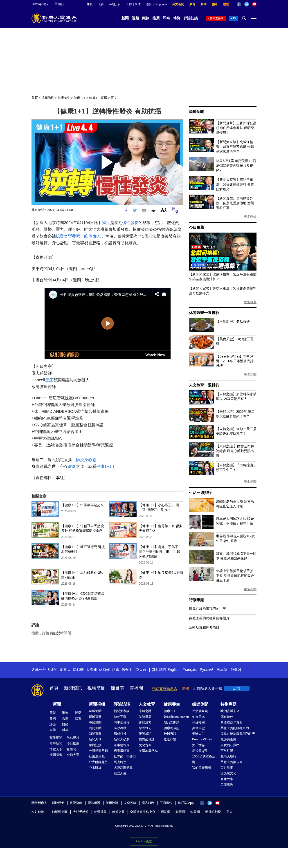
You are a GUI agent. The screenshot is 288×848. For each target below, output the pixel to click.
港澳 (65, 713)
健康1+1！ (105, 466)
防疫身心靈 (86, 459)
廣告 (192, 4)
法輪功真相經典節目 (204, 627)
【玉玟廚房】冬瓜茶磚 (233, 321)
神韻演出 (56, 755)
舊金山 (127, 670)
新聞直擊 (95, 733)
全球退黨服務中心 (142, 812)
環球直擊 (95, 717)
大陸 (53, 730)
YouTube (254, 4)
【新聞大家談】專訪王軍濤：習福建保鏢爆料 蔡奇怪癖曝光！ (235, 184)
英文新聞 (178, 4)
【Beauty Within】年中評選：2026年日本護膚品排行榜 (235, 361)
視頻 (135, 18)
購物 (226, 4)
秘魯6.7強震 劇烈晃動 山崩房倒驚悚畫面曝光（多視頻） (236, 165)
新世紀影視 (213, 812)
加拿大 (65, 670)
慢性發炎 (130, 222)
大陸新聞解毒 (123, 767)
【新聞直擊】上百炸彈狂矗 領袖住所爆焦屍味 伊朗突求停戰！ (236, 127)
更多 (229, 812)
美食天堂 (198, 728)
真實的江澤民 (229, 745)
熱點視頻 (73, 737)
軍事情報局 (122, 745)
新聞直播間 (216, 18)
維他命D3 (92, 236)
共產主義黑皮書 (231, 762)
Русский (206, 670)
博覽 (176, 18)
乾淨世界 (100, 812)
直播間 (136, 688)
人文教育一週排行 (204, 385)
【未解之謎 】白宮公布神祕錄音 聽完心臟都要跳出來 (235, 450)
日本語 (221, 670)
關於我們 (58, 803)
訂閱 (237, 688)
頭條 (145, 18)
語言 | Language (156, 4)
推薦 (156, 18)
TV (234, 18)
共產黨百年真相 (231, 722)
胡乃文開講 (172, 722)
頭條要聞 (56, 737)
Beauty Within (202, 739)
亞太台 (140, 670)
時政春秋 (120, 728)
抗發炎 (62, 236)
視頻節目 (47, 98)
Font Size (163, 210)
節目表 (117, 688)
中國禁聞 (95, 722)
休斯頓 (104, 670)
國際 (53, 713)
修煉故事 (226, 779)
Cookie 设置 (144, 841)
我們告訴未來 (229, 711)
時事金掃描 (122, 722)
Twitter (246, 4)
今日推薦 (196, 227)
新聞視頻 (97, 704)
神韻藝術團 (60, 812)
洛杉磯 (78, 670)
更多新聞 (250, 374)
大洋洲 (91, 670)
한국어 (235, 670)
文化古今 (145, 745)
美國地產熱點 (148, 751)
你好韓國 (198, 722)
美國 (53, 718)
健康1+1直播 (98, 98)
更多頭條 (250, 216)
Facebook (239, 4)
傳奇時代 (226, 717)
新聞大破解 (122, 739)
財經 (65, 724)
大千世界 (198, 745)
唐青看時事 (122, 751)
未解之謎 (145, 711)
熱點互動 (120, 717)
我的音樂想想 (201, 767)
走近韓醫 (170, 739)
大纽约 (52, 670)
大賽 (101, 4)
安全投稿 (130, 803)
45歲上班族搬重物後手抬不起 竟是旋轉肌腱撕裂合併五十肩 (235, 575)
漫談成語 (145, 733)
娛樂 (78, 713)
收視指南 (76, 803)
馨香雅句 (145, 728)
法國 (115, 670)
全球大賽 (73, 755)
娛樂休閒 (200, 704)
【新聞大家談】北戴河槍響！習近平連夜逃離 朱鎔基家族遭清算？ (235, 146)
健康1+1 (80, 98)
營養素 (74, 236)
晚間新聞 (95, 728)
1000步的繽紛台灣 (203, 759)
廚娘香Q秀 (199, 751)
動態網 (180, 812)
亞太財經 (95, 767)
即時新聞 (56, 743)
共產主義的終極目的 (234, 728)
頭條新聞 (196, 111)
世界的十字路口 (125, 756)
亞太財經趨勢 (98, 762)
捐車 (215, 4)
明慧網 (165, 812)
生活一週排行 (200, 493)
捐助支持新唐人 (164, 688)
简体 (138, 4)
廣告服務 (148, 803)
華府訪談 (95, 745)
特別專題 (196, 600)
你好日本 (198, 717)
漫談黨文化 (228, 773)
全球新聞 (95, 711)
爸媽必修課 (147, 739)
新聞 (125, 18)
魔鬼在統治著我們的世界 (207, 608)
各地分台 (115, 4)
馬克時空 (120, 762)
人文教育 (147, 704)
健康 (72, 466)
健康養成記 (172, 728)
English (173, 670)
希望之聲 (118, 812)
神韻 (89, 4)
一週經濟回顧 (98, 751)
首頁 (35, 98)
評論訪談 (191, 18)
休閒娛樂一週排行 (204, 313)
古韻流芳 (145, 722)
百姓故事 (226, 767)
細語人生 (120, 773)
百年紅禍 (226, 751)
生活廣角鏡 (200, 711)
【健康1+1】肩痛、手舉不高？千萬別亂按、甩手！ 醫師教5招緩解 (159, 551)
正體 (129, 4)
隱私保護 (94, 803)
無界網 (195, 812)
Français (190, 670)
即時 (166, 18)
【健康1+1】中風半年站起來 (82, 505)
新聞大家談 (122, 711)
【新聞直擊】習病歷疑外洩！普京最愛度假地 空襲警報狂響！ (235, 203)
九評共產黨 (228, 739)
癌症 (106, 222)
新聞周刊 (95, 739)
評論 (53, 724)
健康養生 (64, 98)
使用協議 (112, 803)
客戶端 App (186, 803)
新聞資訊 (73, 688)
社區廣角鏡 (97, 756)
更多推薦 (250, 302)
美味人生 (198, 733)
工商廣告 (226, 784)
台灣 (65, 718)
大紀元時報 (81, 812)
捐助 (204, 4)
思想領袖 (120, 733)
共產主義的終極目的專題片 (209, 618)
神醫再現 (170, 733)
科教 (65, 730)
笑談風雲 (145, 717)
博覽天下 (56, 749)
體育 (78, 718)
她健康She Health (176, 717)
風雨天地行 (228, 756)
